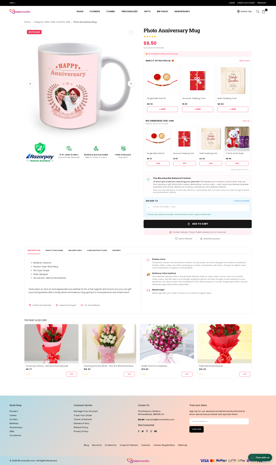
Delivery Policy (81, 423)
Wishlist (261, 2)
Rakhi (80, 11)
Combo (110, 11)
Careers (145, 445)
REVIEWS (116, 250)
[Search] (258, 11)
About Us (97, 445)
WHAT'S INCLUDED (54, 250)
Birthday (162, 11)
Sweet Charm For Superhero (154, 366)
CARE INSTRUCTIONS (97, 250)
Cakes (13, 415)
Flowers (95, 11)
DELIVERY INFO (75, 250)
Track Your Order (83, 415)
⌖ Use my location (241, 201)
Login (232, 2)
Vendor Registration (164, 445)
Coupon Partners (129, 445)
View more (244, 60)
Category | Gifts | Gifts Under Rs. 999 (52, 22)
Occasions (15, 435)
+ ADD (162, 109)
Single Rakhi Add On (156, 98)
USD (12, 2)
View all (246, 121)
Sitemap (182, 445)
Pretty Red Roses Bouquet (211, 366)
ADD (158, 163)
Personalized (130, 11)
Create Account (246, 2)
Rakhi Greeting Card (227, 98)
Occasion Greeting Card (193, 98)
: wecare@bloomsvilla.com (159, 419)
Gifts (147, 11)
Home (27, 22)
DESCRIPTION (34, 250)
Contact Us (111, 445)
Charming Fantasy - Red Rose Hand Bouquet (47, 366)
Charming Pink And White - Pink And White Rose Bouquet (109, 366)
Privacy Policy (81, 431)
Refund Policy (81, 427)
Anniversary (182, 11)
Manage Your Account (86, 411)
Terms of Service (83, 419)
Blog (86, 445)
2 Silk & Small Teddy (235, 153)
